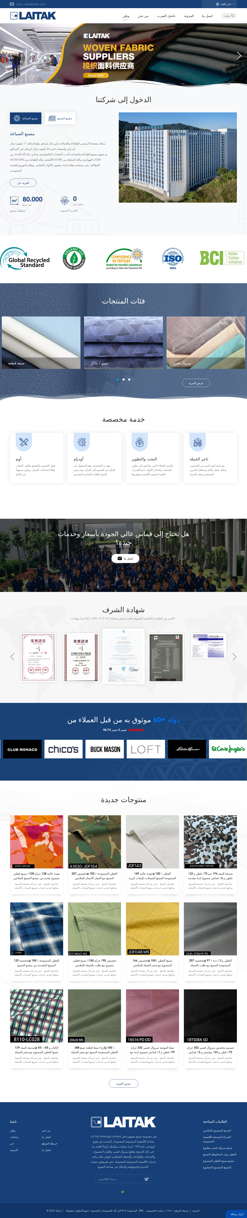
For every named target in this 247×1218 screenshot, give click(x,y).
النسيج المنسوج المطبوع (217, 1167)
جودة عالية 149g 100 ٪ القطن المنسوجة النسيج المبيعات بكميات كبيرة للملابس (152, 876)
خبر (12, 1143)
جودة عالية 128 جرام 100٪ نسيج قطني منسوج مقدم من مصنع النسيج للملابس (36, 876)
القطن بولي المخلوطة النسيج (220, 1154)
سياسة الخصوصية (155, 1210)
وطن (126, 16)
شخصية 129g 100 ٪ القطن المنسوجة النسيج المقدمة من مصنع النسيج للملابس (36, 963)
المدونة (189, 16)
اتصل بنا (207, 16)
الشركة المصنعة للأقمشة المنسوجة (217, 1139)
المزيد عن (23, 182)
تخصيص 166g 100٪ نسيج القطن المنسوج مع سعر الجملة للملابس (152, 963)
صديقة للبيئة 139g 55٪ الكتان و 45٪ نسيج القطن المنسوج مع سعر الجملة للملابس (36, 1050)
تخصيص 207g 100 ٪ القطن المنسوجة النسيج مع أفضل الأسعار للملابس (94, 876)
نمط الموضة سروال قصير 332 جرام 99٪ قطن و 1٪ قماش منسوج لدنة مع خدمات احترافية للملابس (152, 1050)
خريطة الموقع (49, 1143)
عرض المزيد (196, 383)
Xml (169, 1210)
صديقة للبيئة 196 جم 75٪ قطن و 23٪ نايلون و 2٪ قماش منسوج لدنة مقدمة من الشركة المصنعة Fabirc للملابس (210, 876)
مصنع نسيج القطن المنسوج (218, 1160)
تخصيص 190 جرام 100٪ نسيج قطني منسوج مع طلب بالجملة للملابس (94, 963)
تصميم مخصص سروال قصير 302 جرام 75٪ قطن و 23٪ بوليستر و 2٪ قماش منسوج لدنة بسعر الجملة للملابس (210, 1050)
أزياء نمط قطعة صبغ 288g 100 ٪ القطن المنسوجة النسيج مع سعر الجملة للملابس (94, 1050)
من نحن (143, 16)
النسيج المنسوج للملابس (217, 1130)
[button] (239, 56)
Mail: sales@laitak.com (31, 4)
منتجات (14, 1136)
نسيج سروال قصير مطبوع (217, 1147)
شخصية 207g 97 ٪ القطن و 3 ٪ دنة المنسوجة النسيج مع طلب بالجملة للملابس (210, 963)
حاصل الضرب (166, 16)
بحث (227, 15)
